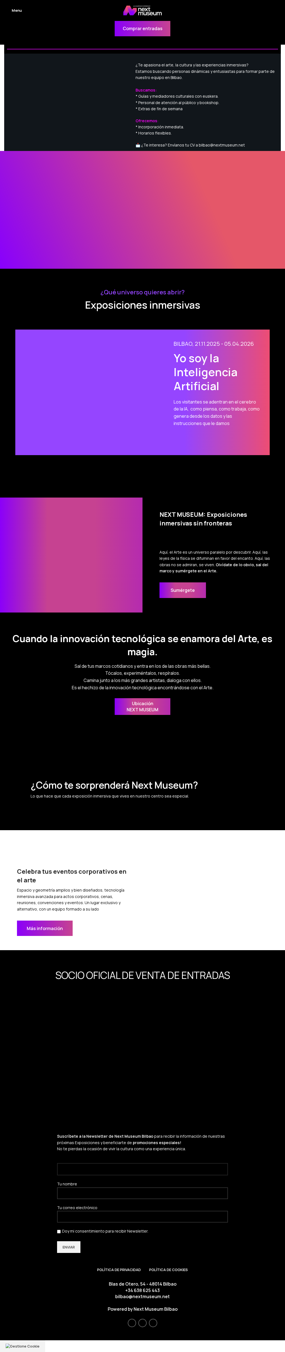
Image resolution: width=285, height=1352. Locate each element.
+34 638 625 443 (142, 1290)
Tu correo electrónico (77, 1207)
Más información (45, 928)
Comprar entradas (143, 28)
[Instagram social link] (142, 1323)
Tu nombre (67, 1184)
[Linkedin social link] (153, 1323)
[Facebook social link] (132, 1323)
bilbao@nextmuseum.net (142, 1296)
